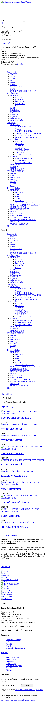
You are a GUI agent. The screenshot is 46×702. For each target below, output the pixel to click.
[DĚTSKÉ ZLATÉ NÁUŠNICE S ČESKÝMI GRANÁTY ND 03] (23, 498)
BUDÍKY (14, 211)
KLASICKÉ (20, 99)
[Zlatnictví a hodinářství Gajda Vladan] (16, 2)
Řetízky (13, 184)
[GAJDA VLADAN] (9, 580)
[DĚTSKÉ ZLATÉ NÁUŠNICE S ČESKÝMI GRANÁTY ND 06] (23, 413)
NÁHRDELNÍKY (17, 121)
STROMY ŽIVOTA (23, 150)
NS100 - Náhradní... (11, 516)
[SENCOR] (5, 590)
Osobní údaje (11, 664)
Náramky (13, 180)
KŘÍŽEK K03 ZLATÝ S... (14, 476)
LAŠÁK (13, 85)
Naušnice (13, 173)
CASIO (18, 199)
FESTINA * (19, 192)
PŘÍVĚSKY (15, 112)
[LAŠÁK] (5, 586)
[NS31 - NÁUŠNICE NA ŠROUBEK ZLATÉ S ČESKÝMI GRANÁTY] (23, 511)
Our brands (5, 567)
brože (12, 186)
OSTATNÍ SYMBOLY (24, 154)
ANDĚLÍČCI (20, 148)
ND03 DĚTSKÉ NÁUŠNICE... (16, 502)
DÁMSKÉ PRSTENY (23, 158)
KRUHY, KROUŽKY (23, 131)
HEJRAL (14, 83)
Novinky (9, 646)
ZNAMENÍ (19, 146)
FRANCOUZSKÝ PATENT (26, 137)
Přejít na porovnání (27, 700)
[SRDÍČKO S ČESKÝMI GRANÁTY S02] (18, 522)
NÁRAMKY (15, 118)
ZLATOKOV (15, 78)
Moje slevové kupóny (14, 666)
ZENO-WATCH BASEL (24, 203)
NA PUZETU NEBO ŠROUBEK (28, 133)
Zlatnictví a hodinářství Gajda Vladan (29, 690)
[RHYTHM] (6, 588)
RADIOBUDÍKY (17, 215)
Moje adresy (10, 662)
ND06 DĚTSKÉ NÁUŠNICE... (16, 418)
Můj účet (4, 653)
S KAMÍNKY (20, 152)
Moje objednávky (12, 657)
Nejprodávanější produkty (15, 648)
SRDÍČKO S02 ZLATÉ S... (14, 527)
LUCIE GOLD (16, 87)
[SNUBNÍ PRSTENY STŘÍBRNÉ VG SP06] (19, 424)
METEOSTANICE (17, 213)
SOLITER (14, 76)
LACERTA (19, 201)
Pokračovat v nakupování (10, 700)
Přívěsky (13, 182)
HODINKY (14, 190)
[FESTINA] (6, 576)
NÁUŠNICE (15, 95)
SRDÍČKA (14, 110)
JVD (17, 196)
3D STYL (14, 74)
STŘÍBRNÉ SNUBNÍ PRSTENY (23, 91)
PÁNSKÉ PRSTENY (23, 163)
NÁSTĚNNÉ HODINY (19, 209)
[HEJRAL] (5, 582)
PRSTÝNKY (15, 114)
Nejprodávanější (7, 407)
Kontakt (9, 644)
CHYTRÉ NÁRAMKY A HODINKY (25, 205)
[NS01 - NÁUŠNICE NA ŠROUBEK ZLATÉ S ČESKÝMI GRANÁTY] (23, 485)
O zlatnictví (10, 642)
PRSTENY (14, 116)
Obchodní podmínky (13, 640)
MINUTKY (14, 222)
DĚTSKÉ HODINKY (18, 207)
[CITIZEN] (5, 573)
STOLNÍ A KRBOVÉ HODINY (23, 220)
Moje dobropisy (11, 659)
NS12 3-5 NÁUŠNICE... (12, 453)
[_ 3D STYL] (6, 599)
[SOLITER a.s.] (7, 592)
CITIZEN (19, 194)
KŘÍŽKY (14, 108)
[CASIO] (5, 571)
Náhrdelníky (15, 177)
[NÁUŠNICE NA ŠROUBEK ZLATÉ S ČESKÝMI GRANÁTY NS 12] (23, 449)
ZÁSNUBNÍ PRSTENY (24, 161)
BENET (13, 89)
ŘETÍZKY (14, 167)
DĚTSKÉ (19, 97)
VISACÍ (18, 106)
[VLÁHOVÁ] (7, 594)
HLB (12, 80)
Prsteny (13, 175)
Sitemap (9, 670)
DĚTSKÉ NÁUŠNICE (24, 135)
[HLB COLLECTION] (10, 584)
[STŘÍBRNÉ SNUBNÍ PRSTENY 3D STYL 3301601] (22, 460)
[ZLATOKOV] (7, 597)
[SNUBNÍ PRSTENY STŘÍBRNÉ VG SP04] (19, 436)
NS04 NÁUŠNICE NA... (12, 489)
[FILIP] (4, 578)
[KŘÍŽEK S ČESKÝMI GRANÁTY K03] (17, 471)
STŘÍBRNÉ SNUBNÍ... (12, 429)
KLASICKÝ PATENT (23, 127)
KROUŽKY (20, 104)
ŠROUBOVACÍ (21, 102)
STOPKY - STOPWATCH (20, 218)
